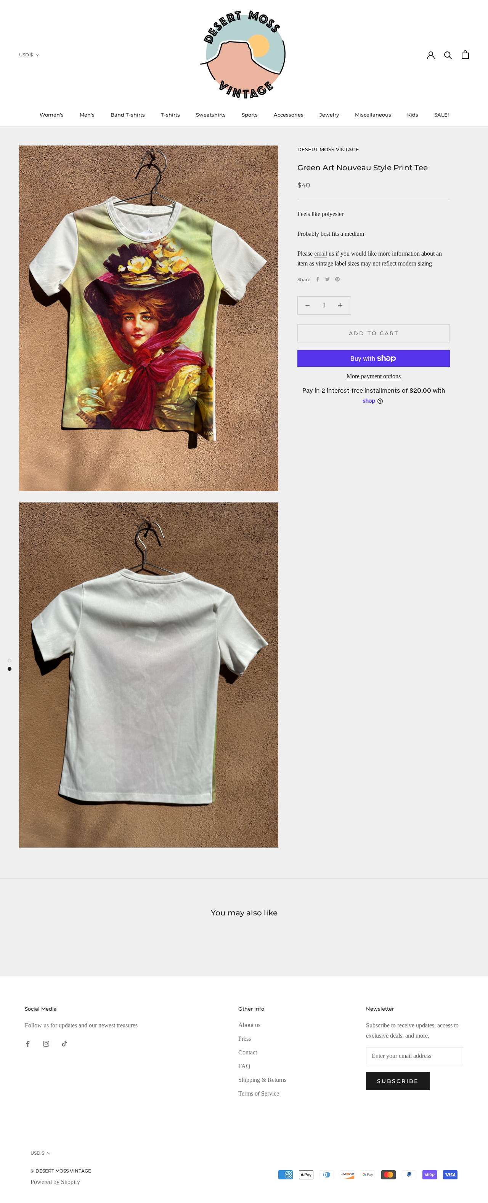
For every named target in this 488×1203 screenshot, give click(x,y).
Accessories (288, 115)
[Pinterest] (337, 279)
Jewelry (329, 115)
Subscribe (398, 1081)
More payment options (374, 376)
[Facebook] (317, 279)
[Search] (448, 55)
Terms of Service (258, 1093)
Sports (250, 115)
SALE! (441, 115)
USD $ (26, 55)
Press (244, 1038)
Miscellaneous (373, 115)
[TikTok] (64, 1043)
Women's (52, 115)
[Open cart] (465, 54)
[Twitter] (327, 279)
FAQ (244, 1066)
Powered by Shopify (55, 1182)
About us (249, 1025)
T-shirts (170, 115)
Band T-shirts (128, 115)
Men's (87, 115)
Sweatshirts (211, 115)
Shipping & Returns (262, 1080)
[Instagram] (46, 1043)
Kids (412, 115)
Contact (247, 1052)
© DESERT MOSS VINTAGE (60, 1171)
